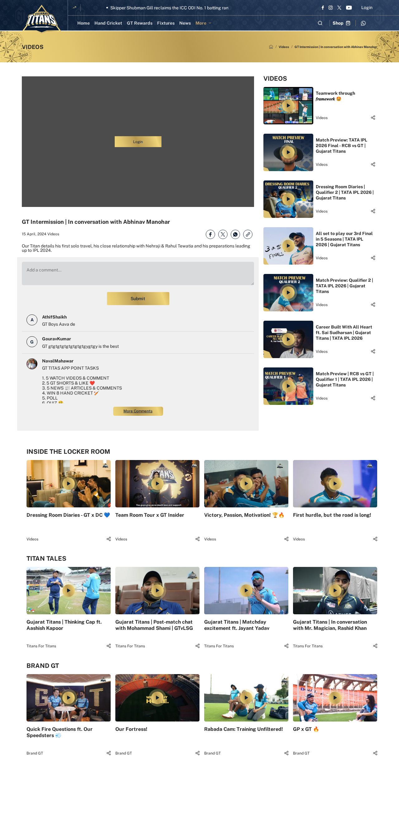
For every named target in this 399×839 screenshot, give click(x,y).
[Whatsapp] (363, 23)
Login (367, 7)
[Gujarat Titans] (41, 19)
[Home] (271, 47)
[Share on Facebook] (210, 234)
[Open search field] (320, 23)
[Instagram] (331, 7)
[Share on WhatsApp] (235, 234)
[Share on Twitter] (223, 234)
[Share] (373, 117)
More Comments (137, 411)
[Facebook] (323, 7)
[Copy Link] (247, 234)
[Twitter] (339, 7)
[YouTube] (349, 7)
